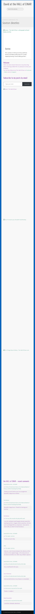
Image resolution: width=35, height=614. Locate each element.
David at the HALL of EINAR (18, 4)
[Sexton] (17, 37)
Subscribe (27, 84)
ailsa (5, 546)
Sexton (7, 48)
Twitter (19, 13)
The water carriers (10, 536)
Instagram (13, 72)
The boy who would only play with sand (15, 518)
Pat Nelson (6, 500)
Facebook (15, 13)
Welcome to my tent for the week (13, 588)
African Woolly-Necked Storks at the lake (15, 564)
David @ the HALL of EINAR (10, 484)
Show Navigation (27, 15)
